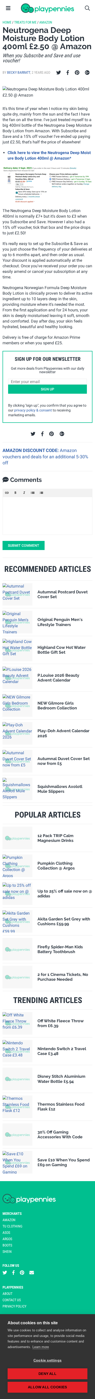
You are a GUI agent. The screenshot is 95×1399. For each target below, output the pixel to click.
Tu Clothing (12, 1226)
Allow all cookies (47, 1387)
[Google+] (87, 73)
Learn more (40, 1347)
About (7, 1294)
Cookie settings (47, 1360)
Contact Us (12, 1300)
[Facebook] (68, 73)
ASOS (6, 1233)
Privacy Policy (14, 1306)
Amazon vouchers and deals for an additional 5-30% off (45, 456)
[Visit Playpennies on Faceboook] (13, 1272)
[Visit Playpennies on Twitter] (5, 1272)
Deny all (47, 1374)
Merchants (12, 1214)
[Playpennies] (47, 8)
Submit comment (23, 545)
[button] (7, 493)
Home (7, 22)
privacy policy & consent (33, 410)
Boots (7, 1245)
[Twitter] (58, 73)
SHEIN (7, 1252)
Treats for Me (25, 22)
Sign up (47, 389)
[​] (47, 516)
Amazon (45, 22)
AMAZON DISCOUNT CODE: (31, 450)
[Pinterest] (77, 73)
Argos (7, 1239)
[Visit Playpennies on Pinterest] (22, 1272)
